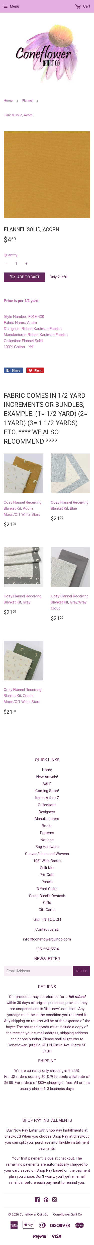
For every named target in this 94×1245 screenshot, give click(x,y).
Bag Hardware (47, 846)
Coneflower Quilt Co (34, 1214)
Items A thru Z (47, 798)
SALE (47, 784)
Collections (47, 805)
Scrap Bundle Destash (47, 896)
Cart (86, 6)
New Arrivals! (47, 777)
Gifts (47, 902)
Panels (47, 881)
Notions (47, 840)
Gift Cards (47, 909)
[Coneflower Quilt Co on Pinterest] (46, 1200)
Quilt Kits (47, 868)
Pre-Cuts (47, 874)
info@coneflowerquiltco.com (47, 939)
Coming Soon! (47, 790)
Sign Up (81, 971)
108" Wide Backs (47, 861)
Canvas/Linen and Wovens (47, 854)
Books (47, 826)
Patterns (47, 833)
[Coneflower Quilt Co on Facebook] (37, 1200)
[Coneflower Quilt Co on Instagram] (54, 1200)
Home (8, 100)
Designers (47, 812)
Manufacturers (47, 818)
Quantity (10, 255)
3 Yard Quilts (47, 889)
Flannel (27, 100)
